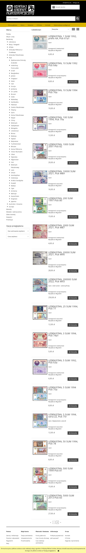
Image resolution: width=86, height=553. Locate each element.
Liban (13, 154)
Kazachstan (15, 196)
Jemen (13, 76)
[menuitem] (12, 25)
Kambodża (14, 102)
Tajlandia (14, 157)
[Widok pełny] (77, 29)
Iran (12, 162)
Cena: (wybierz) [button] (12, 236)
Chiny (13, 120)
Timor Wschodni (16, 152)
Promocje (9, 220)
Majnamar (14, 141)
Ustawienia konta (26, 538)
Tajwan (13, 139)
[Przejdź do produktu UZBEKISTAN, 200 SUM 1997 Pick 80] (40, 205)
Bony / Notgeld (14, 44)
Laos (12, 170)
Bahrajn (14, 194)
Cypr (12, 188)
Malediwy (14, 99)
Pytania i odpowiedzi (12, 538)
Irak (12, 84)
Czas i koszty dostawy (42, 538)
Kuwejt (13, 183)
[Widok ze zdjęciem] (73, 29)
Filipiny (13, 110)
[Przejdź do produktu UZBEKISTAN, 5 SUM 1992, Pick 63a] (40, 366)
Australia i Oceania (15, 204)
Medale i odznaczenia (14, 212)
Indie (13, 97)
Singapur (14, 78)
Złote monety (10, 214)
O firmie (67, 538)
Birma (13, 133)
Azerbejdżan (15, 175)
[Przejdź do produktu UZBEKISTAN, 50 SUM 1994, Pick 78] (40, 448)
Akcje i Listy (10, 37)
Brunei (13, 94)
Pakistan (14, 105)
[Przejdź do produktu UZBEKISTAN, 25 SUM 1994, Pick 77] (40, 313)
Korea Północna (16, 149)
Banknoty (9, 39)
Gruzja (13, 86)
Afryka (11, 47)
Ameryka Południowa (16, 55)
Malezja (13, 136)
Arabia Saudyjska (17, 180)
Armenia (14, 191)
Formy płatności (41, 535)
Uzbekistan (15, 131)
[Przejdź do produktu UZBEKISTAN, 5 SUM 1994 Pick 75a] (40, 393)
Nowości (9, 217)
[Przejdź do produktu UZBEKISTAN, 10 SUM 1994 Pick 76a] (40, 96)
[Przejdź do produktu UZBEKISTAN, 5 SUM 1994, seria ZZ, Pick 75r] (40, 421)
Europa (11, 207)
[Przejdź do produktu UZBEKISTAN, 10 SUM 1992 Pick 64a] (40, 69)
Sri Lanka (14, 92)
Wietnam (14, 123)
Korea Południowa (17, 115)
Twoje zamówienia (26, 535)
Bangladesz (15, 73)
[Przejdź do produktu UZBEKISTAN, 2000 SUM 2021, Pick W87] (40, 231)
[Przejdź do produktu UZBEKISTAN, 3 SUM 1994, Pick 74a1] (40, 340)
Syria (12, 112)
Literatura (12, 42)
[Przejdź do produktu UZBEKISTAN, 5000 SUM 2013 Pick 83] (40, 502)
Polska (8, 34)
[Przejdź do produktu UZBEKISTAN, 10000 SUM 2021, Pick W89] (40, 177)
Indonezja (14, 178)
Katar (13, 81)
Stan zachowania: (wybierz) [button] (16, 231)
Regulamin (9, 541)
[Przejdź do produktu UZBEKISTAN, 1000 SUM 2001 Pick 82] (40, 151)
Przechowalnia (25, 541)
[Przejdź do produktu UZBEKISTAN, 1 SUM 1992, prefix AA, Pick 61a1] (40, 42)
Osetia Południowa (17, 107)
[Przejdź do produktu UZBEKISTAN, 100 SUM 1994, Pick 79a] (40, 123)
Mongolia (14, 128)
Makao (13, 186)
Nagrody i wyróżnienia (72, 541)
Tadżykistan (15, 126)
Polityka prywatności (56, 535)
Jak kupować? (54, 538)
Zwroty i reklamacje (12, 535)
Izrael (13, 71)
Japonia (13, 201)
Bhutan (13, 146)
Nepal (13, 118)
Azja (10, 58)
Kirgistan (14, 199)
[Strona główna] (20, 10)
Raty (7, 543)
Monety (9, 209)
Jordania (14, 89)
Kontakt (67, 535)
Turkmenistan (16, 144)
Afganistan (15, 160)
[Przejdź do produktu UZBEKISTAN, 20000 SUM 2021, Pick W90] (40, 258)
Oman (13, 173)
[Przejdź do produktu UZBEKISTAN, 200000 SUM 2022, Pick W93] (40, 285)
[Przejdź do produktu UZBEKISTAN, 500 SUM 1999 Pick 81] (40, 475)
